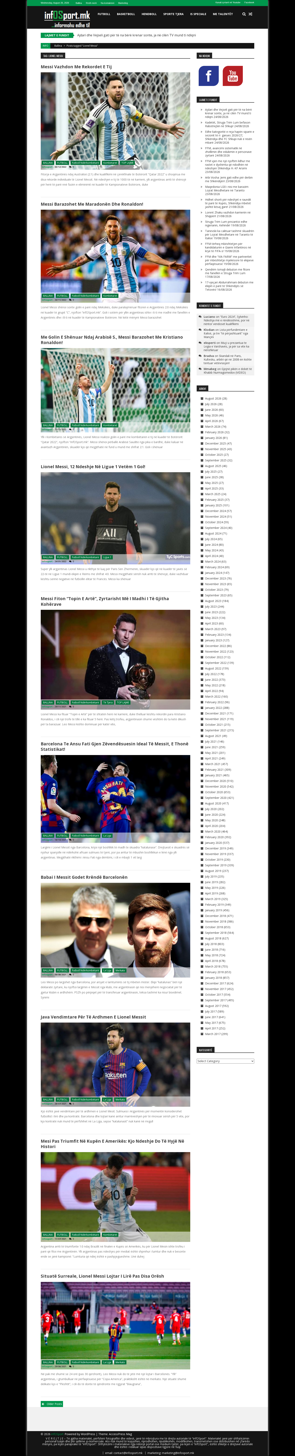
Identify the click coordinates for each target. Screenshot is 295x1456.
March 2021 (213, 764)
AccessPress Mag (120, 1434)
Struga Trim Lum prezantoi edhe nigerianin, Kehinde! (226, 223)
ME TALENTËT (223, 14)
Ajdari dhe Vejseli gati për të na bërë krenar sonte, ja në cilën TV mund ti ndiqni (228, 113)
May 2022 (211, 685)
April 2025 (211, 488)
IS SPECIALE (198, 14)
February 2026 (214, 432)
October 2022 (214, 657)
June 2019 (211, 882)
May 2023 (211, 618)
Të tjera (108, 702)
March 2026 (213, 426)
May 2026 (211, 415)
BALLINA (48, 163)
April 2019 (211, 893)
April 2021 (211, 758)
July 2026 (211, 404)
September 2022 (216, 663)
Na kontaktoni (107, 3)
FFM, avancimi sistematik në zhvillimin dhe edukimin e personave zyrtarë (228, 151)
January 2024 (213, 573)
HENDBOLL (149, 14)
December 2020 (215, 781)
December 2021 (215, 713)
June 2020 (211, 814)
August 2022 (213, 668)
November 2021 (215, 719)
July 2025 (211, 471)
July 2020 (211, 809)
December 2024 (215, 511)
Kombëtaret (110, 163)
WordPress (88, 1434)
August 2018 (213, 938)
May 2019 (211, 888)
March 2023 (213, 629)
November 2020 (215, 786)
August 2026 (213, 398)
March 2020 (213, 831)
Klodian (209, 330)
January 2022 (213, 708)
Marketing (123, 3)
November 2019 (215, 854)
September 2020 (216, 798)
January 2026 (213, 438)
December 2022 (215, 646)
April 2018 (211, 961)
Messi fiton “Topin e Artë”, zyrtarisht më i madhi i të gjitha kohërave (105, 601)
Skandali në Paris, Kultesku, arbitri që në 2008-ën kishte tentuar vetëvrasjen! (228, 359)
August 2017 (213, 1006)
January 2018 (213, 978)
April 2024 (211, 556)
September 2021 (216, 730)
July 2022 (211, 674)
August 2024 (213, 533)
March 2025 (213, 494)
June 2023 (211, 612)
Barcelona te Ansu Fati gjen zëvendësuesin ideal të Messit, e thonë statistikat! (114, 746)
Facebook (249, 2)
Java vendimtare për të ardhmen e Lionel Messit (93, 1017)
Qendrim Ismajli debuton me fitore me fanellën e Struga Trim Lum (227, 271)
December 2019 (215, 848)
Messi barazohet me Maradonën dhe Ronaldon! (92, 204)
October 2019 (214, 859)
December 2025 (215, 443)
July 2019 (211, 876)
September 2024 (216, 528)
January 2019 (213, 910)
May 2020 (211, 820)
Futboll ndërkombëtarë (85, 163)
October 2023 (214, 590)
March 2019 (213, 899)
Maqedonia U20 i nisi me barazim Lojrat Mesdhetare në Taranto (226, 188)
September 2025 (216, 460)
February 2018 (214, 972)
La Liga (107, 835)
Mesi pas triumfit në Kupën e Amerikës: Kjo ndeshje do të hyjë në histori (112, 1143)
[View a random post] (250, 14)
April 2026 (211, 421)
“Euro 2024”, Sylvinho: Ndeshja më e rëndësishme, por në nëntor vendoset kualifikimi (226, 320)
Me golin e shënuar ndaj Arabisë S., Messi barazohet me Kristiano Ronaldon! (112, 339)
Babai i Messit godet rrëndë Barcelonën (84, 877)
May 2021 (211, 753)
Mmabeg (210, 369)
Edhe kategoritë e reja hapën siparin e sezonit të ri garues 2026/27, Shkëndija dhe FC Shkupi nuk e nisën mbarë (229, 137)
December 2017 (215, 983)
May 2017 (211, 1023)
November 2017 (215, 989)
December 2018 (215, 916)
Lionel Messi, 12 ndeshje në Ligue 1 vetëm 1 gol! (93, 466)
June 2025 (211, 477)
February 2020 (214, 837)
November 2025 (215, 449)
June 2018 (211, 949)
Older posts (54, 1404)
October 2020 (214, 792)
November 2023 (215, 584)
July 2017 (211, 1011)
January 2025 (213, 505)
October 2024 (214, 522)
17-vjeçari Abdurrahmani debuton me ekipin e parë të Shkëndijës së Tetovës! (229, 285)
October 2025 (214, 455)
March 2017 (213, 1034)
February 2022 (214, 702)
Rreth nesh (91, 3)
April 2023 (211, 623)
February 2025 (214, 500)
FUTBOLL (104, 14)
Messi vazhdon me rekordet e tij (76, 66)
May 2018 (211, 955)
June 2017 (211, 1017)
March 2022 (213, 696)
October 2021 (214, 724)
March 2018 (213, 966)
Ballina (79, 3)
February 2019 (214, 904)
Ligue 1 (107, 557)
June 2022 (211, 680)
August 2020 (213, 803)
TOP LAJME (127, 163)
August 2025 (213, 466)
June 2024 (211, 545)
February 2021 (214, 769)
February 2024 (214, 567)
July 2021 (211, 741)
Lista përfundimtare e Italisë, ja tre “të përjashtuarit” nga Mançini (226, 333)
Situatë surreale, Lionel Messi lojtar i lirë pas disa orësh (102, 1276)
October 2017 (214, 994)
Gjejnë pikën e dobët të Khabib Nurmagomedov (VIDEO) (228, 370)
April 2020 (211, 826)
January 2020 (213, 843)
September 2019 (216, 865)
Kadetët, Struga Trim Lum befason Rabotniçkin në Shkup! (120, 35)
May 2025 (211, 483)
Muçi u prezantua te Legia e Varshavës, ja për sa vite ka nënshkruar (226, 346)
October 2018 (214, 927)
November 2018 (215, 921)
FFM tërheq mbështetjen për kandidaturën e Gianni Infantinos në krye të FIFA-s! (228, 247)
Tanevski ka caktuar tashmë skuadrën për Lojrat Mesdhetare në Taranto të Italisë (229, 234)
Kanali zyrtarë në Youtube (228, 2)
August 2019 (213, 871)
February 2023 (214, 635)
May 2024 (211, 550)
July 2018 (211, 944)
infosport (47, 166)
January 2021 (213, 775)
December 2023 (215, 578)
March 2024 (213, 561)
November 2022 (215, 651)
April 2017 (211, 1028)
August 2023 (213, 601)
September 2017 (216, 1000)
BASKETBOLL (126, 14)
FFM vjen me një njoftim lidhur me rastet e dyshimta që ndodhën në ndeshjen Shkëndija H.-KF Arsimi (227, 164)
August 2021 (213, 736)
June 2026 (211, 410)
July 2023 (211, 606)
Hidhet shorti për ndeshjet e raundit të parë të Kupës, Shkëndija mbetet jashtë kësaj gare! (228, 203)
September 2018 (216, 933)
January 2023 (213, 640)
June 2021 (211, 747)
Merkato (120, 970)
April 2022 (211, 691)
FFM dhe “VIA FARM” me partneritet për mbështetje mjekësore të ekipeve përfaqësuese (229, 260)
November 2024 (215, 516)
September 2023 (216, 595)
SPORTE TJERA (173, 14)
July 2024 (211, 539)
